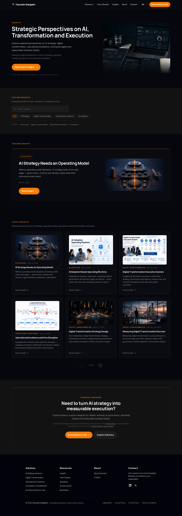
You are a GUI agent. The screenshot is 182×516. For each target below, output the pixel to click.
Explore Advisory (105, 435)
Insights (115, 4)
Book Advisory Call (160, 4)
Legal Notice (107, 503)
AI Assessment (65, 486)
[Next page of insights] (100, 365)
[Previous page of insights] (81, 365)
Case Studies (103, 4)
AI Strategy (25, 116)
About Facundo (100, 473)
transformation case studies (103, 426)
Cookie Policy (134, 503)
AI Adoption (83, 116)
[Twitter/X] (136, 485)
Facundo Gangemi (25, 4)
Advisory (88, 4)
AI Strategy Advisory (34, 473)
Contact (133, 4)
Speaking (64, 482)
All (15, 116)
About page (110, 424)
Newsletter (64, 490)
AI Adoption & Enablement (36, 486)
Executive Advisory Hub (35, 490)
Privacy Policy (120, 503)
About (124, 4)
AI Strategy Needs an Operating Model (54, 163)
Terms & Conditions (149, 503)
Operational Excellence (65, 116)
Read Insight (28, 191)
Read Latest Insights (25, 67)
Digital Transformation (42, 116)
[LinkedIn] (130, 485)
